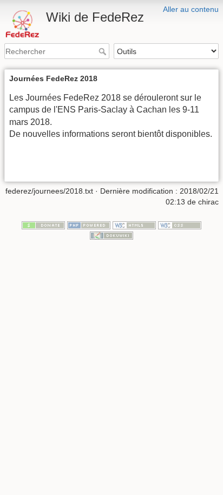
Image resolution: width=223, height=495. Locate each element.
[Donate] (43, 224)
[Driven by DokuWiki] (111, 234)
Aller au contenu (191, 9)
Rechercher (104, 51)
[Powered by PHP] (88, 224)
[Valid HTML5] (134, 224)
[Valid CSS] (179, 224)
